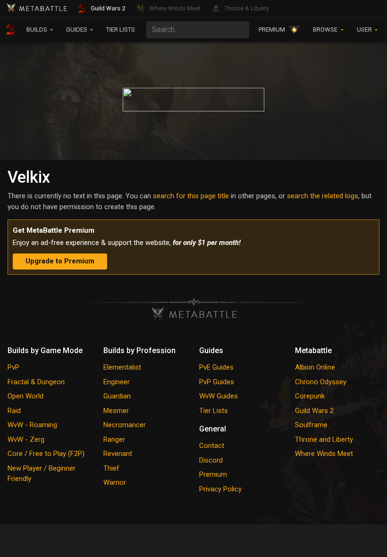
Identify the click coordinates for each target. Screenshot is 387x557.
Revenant (117, 453)
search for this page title (191, 196)
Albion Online (315, 367)
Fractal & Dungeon (36, 382)
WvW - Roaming (32, 425)
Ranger (114, 439)
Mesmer (116, 410)
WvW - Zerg (26, 439)
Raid (14, 410)
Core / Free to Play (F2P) (46, 453)
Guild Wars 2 (314, 410)
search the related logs (322, 196)
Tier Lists (213, 410)
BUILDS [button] (37, 29)
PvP (13, 367)
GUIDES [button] (77, 29)
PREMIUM (272, 29)
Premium (213, 474)
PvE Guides (216, 367)
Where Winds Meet (324, 453)
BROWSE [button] (326, 29)
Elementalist (122, 367)
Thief (111, 468)
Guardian (117, 396)
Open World (25, 396)
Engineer (116, 382)
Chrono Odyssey (320, 382)
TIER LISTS (120, 29)
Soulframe (311, 425)
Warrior (114, 482)
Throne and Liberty (324, 439)
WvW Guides (218, 396)
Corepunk (310, 396)
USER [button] (365, 29)
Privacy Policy (220, 489)
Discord (211, 460)
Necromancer (124, 425)
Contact (211, 445)
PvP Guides (216, 382)
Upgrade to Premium (59, 261)
